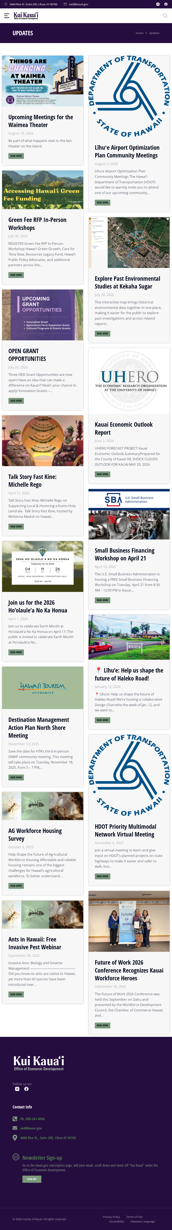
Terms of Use (134, 1217)
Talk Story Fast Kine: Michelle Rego (32, 480)
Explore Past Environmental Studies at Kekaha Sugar (127, 282)
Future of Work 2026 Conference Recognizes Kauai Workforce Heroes (129, 970)
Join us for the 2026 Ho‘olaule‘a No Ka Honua (37, 606)
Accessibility (116, 1221)
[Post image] (42, 81)
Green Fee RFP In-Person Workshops (37, 223)
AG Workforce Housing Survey (35, 834)
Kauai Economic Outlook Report (124, 428)
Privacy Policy (111, 1217)
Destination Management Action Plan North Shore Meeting (38, 727)
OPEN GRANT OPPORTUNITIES (27, 354)
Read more (16, 156)
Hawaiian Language (142, 1221)
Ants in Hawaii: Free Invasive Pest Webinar (34, 943)
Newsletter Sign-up (42, 1157)
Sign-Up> (32, 1179)
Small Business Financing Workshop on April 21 (124, 554)
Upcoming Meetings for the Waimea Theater (40, 121)
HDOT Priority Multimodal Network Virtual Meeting (125, 830)
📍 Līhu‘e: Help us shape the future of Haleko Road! (129, 674)
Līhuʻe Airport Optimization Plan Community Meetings (127, 151)
